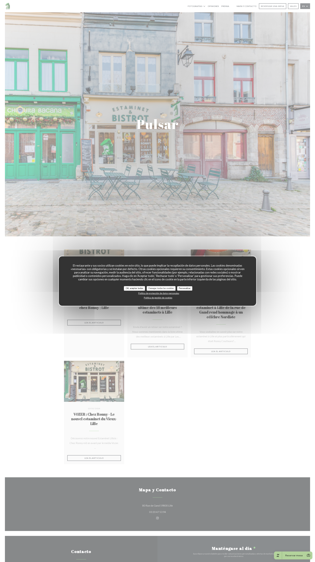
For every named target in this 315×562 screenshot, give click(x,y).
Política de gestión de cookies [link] (158, 297)
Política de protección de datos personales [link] (158, 293)
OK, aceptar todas (134, 288)
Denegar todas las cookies (161, 288)
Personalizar (185, 288)
